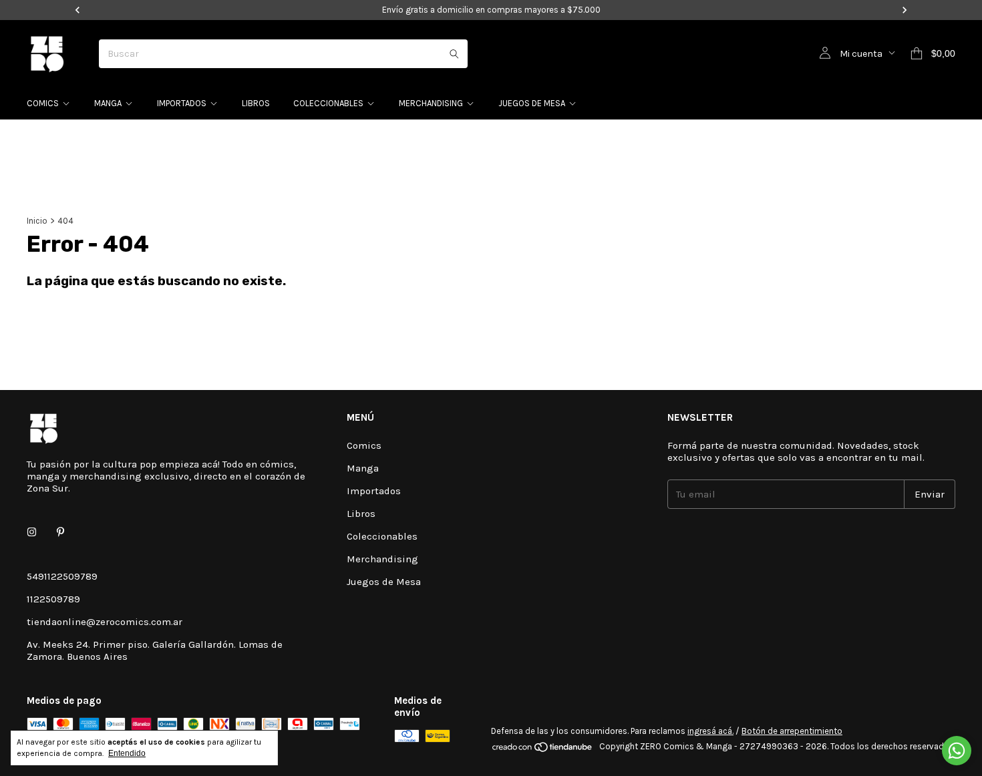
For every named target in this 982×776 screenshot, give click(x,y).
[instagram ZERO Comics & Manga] (32, 532)
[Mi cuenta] (825, 53)
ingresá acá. (710, 731)
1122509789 (53, 599)
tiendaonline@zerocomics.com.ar (104, 622)
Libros (256, 103)
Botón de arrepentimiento (792, 731)
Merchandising (431, 103)
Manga (108, 103)
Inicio (37, 221)
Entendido (127, 753)
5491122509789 (62, 576)
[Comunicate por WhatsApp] (956, 750)
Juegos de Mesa (531, 103)
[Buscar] (454, 53)
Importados (181, 103)
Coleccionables (328, 103)
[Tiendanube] (543, 750)
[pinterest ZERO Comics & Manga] (60, 532)
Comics (43, 103)
